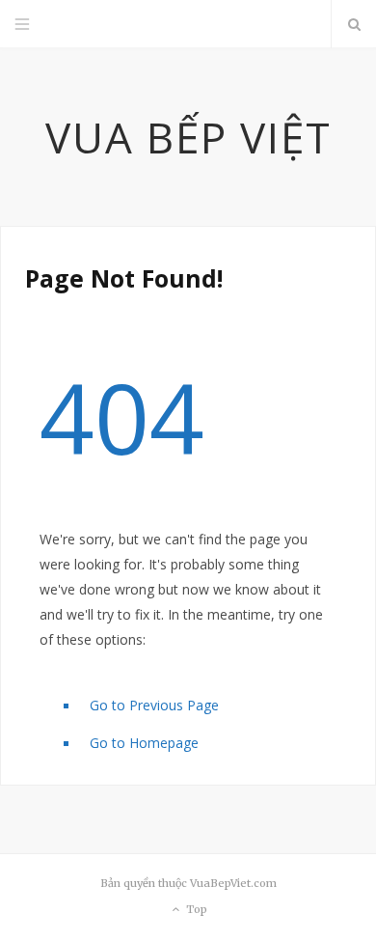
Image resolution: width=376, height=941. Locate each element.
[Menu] (22, 24)
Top (195, 910)
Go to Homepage (144, 742)
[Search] (354, 24)
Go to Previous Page (154, 705)
